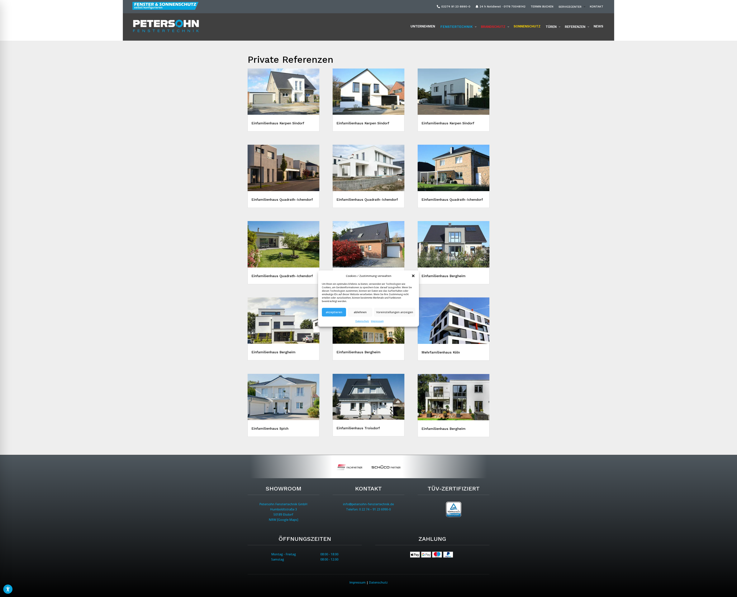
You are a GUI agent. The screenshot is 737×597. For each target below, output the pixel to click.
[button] (413, 276)
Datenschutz (362, 321)
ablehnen (360, 312)
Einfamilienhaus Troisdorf (358, 428)
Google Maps (287, 520)
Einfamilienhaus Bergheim (273, 352)
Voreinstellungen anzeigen (394, 312)
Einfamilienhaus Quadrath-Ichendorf (282, 199)
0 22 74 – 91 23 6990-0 (375, 509)
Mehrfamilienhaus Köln (440, 352)
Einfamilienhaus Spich (269, 428)
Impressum (377, 321)
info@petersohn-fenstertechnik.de (368, 504)
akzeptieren (334, 312)
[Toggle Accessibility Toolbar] (8, 589)
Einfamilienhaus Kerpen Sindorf (277, 123)
